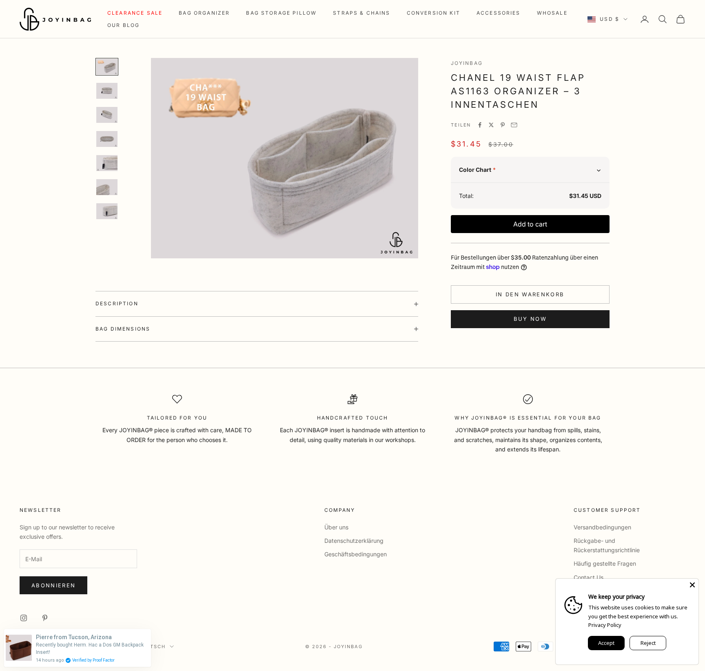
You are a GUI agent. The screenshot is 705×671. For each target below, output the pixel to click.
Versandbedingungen (602, 527)
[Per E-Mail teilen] (514, 125)
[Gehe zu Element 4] (106, 139)
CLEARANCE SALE (134, 13)
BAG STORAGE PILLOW (281, 13)
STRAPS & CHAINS (361, 13)
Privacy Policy (604, 625)
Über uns (336, 527)
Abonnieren (53, 585)
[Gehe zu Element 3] (106, 115)
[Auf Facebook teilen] (480, 125)
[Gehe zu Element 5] (106, 163)
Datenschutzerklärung (354, 540)
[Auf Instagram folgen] (24, 618)
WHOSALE (552, 13)
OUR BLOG (123, 25)
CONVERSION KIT (433, 13)
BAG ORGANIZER (204, 13)
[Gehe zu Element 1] (106, 67)
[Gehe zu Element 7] (106, 211)
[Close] (692, 585)
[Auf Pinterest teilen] (502, 125)
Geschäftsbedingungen (355, 554)
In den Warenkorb (530, 294)
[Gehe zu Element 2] (106, 91)
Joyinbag (467, 63)
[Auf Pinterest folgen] (45, 618)
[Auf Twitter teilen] (491, 125)
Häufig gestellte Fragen (605, 563)
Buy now (530, 319)
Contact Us (588, 577)
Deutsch (152, 646)
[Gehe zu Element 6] (106, 187)
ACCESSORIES (499, 13)
